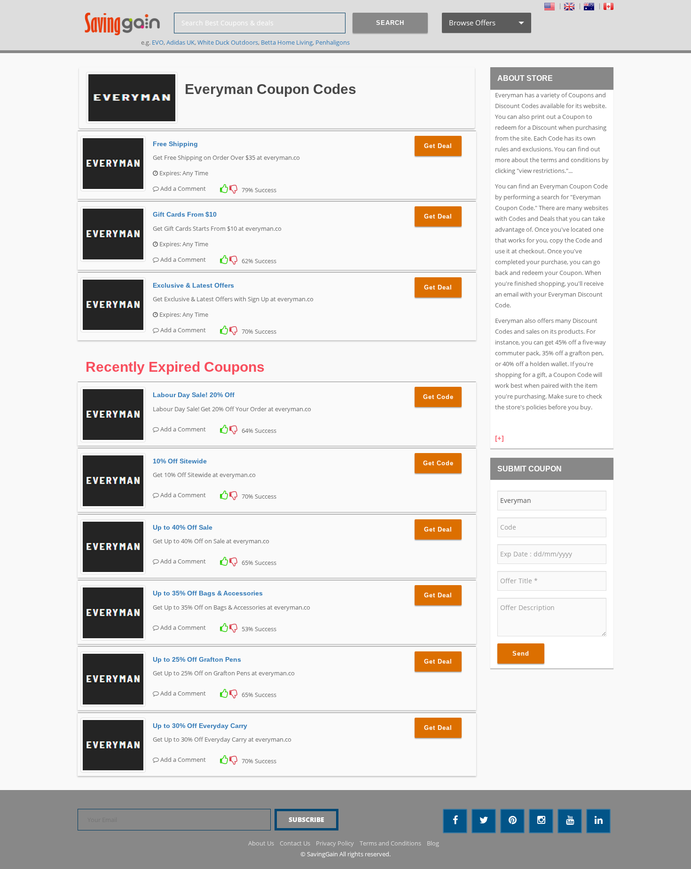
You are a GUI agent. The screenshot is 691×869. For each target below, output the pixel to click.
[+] (499, 438)
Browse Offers (485, 25)
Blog (433, 843)
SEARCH (390, 22)
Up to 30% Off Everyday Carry (200, 725)
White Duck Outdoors (227, 42)
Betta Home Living (287, 42)
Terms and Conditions (390, 843)
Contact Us (295, 843)
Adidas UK (180, 42)
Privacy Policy (335, 843)
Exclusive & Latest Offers (193, 285)
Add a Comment (182, 188)
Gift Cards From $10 (185, 214)
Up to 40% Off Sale (182, 527)
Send (520, 653)
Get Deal (438, 145)
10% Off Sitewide (180, 461)
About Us (261, 843)
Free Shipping (175, 144)
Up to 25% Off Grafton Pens (197, 659)
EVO (158, 42)
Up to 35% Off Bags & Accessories (208, 593)
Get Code (438, 396)
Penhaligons (332, 42)
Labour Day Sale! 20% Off (194, 395)
